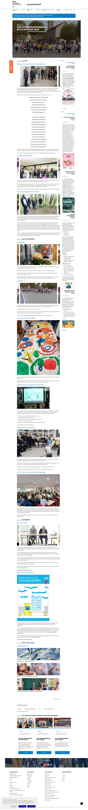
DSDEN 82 (20, 708)
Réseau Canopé (12, 787)
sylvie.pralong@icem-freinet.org (36, 637)
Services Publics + (30, 775)
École (40, 708)
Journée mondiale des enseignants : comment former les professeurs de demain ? (30, 691)
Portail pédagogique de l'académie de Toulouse (52, 798)
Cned (10, 780)
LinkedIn (63, 780)
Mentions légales (43, 807)
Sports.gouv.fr (29, 782)
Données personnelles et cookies (28, 801)
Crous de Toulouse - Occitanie (49, 793)
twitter (42, 764)
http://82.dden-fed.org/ (23, 567)
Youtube (63, 777)
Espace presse (47, 775)
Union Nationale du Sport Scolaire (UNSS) (16, 794)
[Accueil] (17, 4)
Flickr (63, 778)
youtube (48, 764)
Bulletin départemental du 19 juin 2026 (43, 739)
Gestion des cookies (59, 807)
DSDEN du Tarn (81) (48, 788)
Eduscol (11, 785)
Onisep (11, 778)
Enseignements (38, 9)
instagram (45, 764)
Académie (23, 9)
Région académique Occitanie (15, 10)
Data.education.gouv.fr (13, 793)
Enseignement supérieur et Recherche (15, 775)
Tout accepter (31, 806)
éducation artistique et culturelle (23, 711)
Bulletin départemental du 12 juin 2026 (62, 739)
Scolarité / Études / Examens (30, 10)
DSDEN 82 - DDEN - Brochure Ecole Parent (24, 570)
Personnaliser (13, 806)
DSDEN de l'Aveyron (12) (48, 780)
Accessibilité (74, 10)
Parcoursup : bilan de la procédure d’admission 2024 (25, 661)
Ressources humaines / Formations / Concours (48, 10)
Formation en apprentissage (48, 708)
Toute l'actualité (47, 774)
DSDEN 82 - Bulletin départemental (29, 708)
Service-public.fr (29, 774)
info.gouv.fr (29, 777)
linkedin (51, 764)
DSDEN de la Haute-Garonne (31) (50, 782)
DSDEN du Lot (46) (48, 785)
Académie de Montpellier (13, 777)
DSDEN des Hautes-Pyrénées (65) (50, 787)
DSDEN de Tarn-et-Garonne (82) (50, 790)
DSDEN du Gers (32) (48, 783)
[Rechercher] (71, 10)
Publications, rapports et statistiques (50, 777)
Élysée (28, 787)
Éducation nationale (13, 774)
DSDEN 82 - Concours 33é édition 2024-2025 (25, 639)
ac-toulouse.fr (34, 4)
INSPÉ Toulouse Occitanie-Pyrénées (50, 795)
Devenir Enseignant (13, 782)
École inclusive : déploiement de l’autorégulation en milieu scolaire (27, 676)
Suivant (58, 76)
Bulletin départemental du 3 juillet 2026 (25, 739)
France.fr (28, 783)
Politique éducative (58, 10)
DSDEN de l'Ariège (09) (48, 778)
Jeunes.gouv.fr (29, 780)
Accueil (13, 19)
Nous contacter (47, 800)
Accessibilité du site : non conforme (68, 807)
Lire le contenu (25, 752)
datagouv (28, 785)
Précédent (19, 76)
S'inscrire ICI (64, 319)
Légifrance (29, 778)
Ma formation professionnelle (49, 796)
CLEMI (11, 783)
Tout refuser (22, 806)
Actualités (17, 19)
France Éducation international (14, 788)
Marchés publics (76, 807)
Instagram (63, 775)
